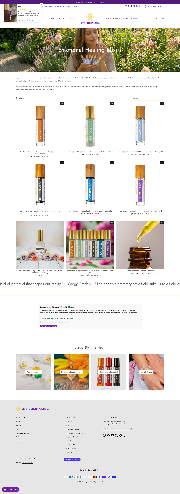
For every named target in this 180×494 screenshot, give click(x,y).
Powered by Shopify (90, 486)
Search (68, 425)
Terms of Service (71, 448)
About (52, 18)
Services (62, 18)
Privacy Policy (70, 452)
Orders (18, 6)
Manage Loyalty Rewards (30, 6)
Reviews (125, 18)
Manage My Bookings (46, 6)
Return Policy (70, 441)
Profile (75, 6)
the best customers (27, 462)
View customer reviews (48, 326)
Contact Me (69, 422)
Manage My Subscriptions (63, 6)
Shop (71, 18)
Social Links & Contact (112, 18)
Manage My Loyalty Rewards (74, 433)
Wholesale (134, 18)
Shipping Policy (70, 445)
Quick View (40, 148)
